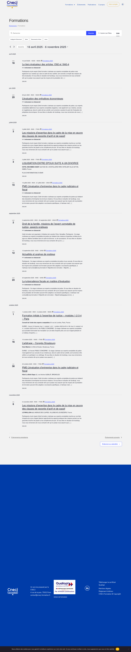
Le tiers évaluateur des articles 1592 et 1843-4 (45, 64)
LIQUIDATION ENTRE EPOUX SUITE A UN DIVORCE (50, 163)
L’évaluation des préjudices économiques (42, 98)
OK (117, 649)
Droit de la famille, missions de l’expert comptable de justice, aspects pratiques (48, 225)
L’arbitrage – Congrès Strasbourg (38, 343)
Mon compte (113, 4)
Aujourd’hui (21, 46)
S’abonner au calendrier (110, 444)
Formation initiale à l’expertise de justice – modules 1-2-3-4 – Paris (52, 317)
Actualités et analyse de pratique (38, 254)
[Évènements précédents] (10, 47)
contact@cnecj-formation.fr (40, 595)
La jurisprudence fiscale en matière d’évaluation (46, 281)
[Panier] (122, 4)
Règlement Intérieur (106, 591)
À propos (101, 5)
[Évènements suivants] (14, 47)
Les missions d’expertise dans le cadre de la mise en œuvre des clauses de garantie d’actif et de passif (52, 134)
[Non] (129, 649)
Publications (92, 5)
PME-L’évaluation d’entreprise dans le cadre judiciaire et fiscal (50, 187)
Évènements (81, 5)
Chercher (91, 33)
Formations (69, 5)
